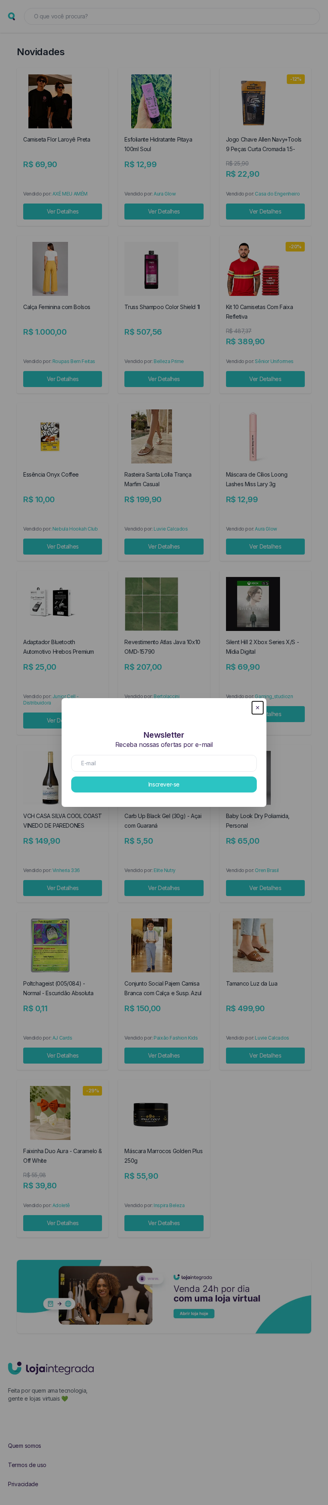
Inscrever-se (164, 784)
